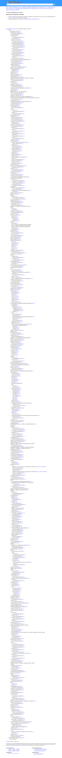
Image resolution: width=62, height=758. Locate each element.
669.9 (19, 31)
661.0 (18, 105)
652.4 (18, 100)
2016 (35, 753)
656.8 (14, 208)
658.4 (15, 73)
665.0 (18, 414)
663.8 (21, 147)
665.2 (21, 253)
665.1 (15, 412)
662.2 (18, 584)
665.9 (21, 95)
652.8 (20, 62)
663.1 (17, 122)
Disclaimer (17, 753)
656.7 (18, 200)
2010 (29, 19)
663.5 (16, 734)
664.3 (18, 374)
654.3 (19, 342)
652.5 (25, 264)
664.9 (15, 372)
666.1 (29, 87)
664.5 (16, 290)
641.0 (21, 433)
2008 (25, 19)
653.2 (14, 129)
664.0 (21, 117)
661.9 (18, 38)
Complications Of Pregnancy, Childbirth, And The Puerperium (34, 7)
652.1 (21, 98)
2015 (38, 19)
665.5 (18, 375)
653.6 (19, 332)
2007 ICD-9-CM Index (21, 745)
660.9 (17, 464)
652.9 (23, 45)
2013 (34, 19)
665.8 (17, 194)
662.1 (17, 581)
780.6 (22, 737)
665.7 (18, 292)
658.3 (17, 191)
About (9, 753)
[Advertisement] (28, 24)
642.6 (15, 230)
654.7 (15, 57)
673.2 (20, 240)
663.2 (23, 121)
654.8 (15, 492)
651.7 (31, 278)
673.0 (16, 71)
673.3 (15, 247)
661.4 (16, 89)
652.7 (17, 570)
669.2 (23, 441)
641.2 (18, 164)
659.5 (17, 70)
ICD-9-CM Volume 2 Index (10, 28)
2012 (32, 19)
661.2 (16, 217)
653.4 (30, 101)
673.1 (20, 74)
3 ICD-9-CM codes (15, 16)
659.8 (20, 348)
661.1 (19, 84)
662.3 (23, 187)
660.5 (21, 189)
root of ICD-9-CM (12, 745)
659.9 (17, 347)
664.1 (15, 385)
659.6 (22, 68)
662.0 (16, 583)
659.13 (8, 741)
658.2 (29, 190)
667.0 (18, 64)
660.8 (20, 267)
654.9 (20, 50)
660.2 (22, 37)
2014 (36, 19)
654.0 (19, 39)
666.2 (17, 326)
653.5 (17, 48)
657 (16, 213)
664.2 (18, 373)
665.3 (21, 76)
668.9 (18, 75)
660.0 (22, 47)
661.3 (17, 542)
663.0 (18, 123)
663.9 (17, 140)
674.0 (15, 81)
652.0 (37, 471)
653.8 (16, 132)
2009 (27, 19)
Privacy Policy (13, 753)
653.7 (20, 32)
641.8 (16, 319)
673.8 (14, 246)
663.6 (16, 144)
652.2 (38, 97)
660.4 (18, 229)
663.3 (21, 143)
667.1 (20, 604)
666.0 (19, 65)
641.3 (19, 306)
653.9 (18, 203)
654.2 (22, 551)
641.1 (20, 314)
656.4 (21, 175)
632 (28, 176)
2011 (31, 19)
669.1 (15, 461)
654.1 (20, 283)
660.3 (16, 263)
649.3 (18, 114)
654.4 (25, 66)
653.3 (15, 137)
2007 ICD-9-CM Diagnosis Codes (15, 7)
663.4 (15, 158)
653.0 (22, 43)
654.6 (17, 234)
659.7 (21, 192)
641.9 (31, 96)
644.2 (31, 370)
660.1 (21, 33)
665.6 (18, 289)
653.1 (22, 124)
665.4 (16, 116)
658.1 (20, 236)
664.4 (15, 378)
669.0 (16, 209)
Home (7, 7)
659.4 (18, 449)
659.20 (16, 741)
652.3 (15, 168)
